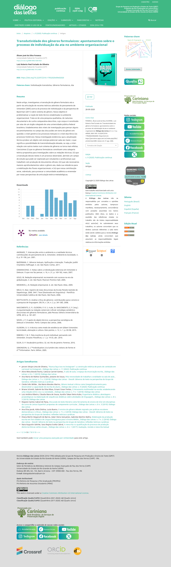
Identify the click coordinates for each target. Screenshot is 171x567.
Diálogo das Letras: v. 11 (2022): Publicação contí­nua (65, 369)
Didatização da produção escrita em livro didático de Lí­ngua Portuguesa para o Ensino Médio (67, 418)
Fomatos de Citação (94, 145)
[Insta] (134, 122)
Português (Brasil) (131, 201)
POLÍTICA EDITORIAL (33, 20)
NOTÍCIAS (99, 20)
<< (18, 432)
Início (19, 33)
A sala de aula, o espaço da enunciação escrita (84, 371)
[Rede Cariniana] (35, 517)
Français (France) (131, 213)
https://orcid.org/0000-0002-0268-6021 (29, 61)
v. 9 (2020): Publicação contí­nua (45, 33)
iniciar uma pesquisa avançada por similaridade (53, 438)
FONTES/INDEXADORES (55, 25)
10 (35, 432)
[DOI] (77, 554)
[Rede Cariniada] (139, 103)
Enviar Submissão (133, 69)
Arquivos (27, 33)
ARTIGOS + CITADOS (77, 25)
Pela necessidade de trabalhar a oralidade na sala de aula (90, 376)
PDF (90, 97)
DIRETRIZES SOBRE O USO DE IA (28, 25)
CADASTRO (145, 2)
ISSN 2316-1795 (96, 25)
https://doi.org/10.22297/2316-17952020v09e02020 (42, 77)
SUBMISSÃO (66, 20)
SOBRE (16, 20)
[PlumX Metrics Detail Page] (21, 232)
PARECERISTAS (83, 20)
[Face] (134, 150)
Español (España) (131, 209)
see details (43, 235)
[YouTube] (134, 136)
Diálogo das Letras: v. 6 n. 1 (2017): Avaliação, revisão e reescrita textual (79, 427)
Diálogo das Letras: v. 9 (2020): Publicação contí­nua (83, 387)
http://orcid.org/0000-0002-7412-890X (29, 69)
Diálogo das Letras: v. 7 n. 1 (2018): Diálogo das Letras (77, 392)
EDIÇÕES (52, 20)
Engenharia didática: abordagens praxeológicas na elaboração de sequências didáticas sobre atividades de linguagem (66, 395)
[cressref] (29, 554)
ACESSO (155, 2)
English (127, 205)
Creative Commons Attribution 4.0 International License (65, 493)
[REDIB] (135, 187)
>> (39, 432)
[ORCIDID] (58, 554)
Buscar (153, 20)
